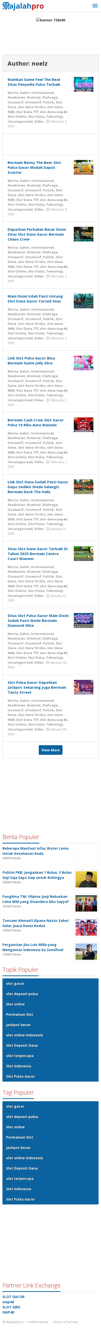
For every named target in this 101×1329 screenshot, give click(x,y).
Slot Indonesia (18, 1066)
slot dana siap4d (53, 112)
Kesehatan (16, 97)
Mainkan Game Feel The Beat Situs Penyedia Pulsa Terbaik (34, 82)
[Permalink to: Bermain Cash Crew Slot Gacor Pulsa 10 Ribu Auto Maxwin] (83, 424)
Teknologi (54, 116)
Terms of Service (65, 1322)
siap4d (8, 1302)
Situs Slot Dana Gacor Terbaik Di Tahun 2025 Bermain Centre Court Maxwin (38, 553)
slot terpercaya (20, 1055)
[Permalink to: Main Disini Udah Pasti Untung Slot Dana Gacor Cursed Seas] (83, 300)
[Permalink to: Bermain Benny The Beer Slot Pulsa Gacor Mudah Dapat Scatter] (83, 166)
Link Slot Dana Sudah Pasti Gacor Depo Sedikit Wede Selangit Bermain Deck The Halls (38, 486)
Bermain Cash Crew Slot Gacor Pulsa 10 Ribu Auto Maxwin (36, 422)
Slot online (15, 1004)
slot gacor (15, 983)
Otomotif (33, 102)
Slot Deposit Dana (22, 1045)
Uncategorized (20, 121)
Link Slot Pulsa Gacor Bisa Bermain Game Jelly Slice (31, 360)
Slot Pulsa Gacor (20, 1076)
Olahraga (50, 97)
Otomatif (16, 102)
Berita (13, 92)
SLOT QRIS (11, 1307)
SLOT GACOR (13, 1296)
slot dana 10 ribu (31, 107)
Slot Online (17, 116)
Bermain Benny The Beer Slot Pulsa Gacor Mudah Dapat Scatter (34, 167)
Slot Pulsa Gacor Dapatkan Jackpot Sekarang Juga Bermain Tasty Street (37, 687)
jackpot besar (18, 1024)
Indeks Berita (38, 1322)
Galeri (24, 92)
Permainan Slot (19, 1014)
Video (39, 121)
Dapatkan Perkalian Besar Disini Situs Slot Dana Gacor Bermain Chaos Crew (37, 234)
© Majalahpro (12, 1322)
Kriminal (33, 97)
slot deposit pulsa (22, 993)
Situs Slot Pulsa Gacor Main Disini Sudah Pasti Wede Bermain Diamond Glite (38, 620)
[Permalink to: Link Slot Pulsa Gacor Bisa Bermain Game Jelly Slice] (83, 362)
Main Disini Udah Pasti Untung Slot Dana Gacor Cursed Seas (35, 298)
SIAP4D (8, 1312)
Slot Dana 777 (27, 112)
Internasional (42, 92)
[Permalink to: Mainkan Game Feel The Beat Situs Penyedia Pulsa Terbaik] (83, 84)
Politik (48, 102)
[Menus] (95, 6)
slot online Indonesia (24, 1035)
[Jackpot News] (24, 5)
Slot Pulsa (36, 116)
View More (50, 750)
